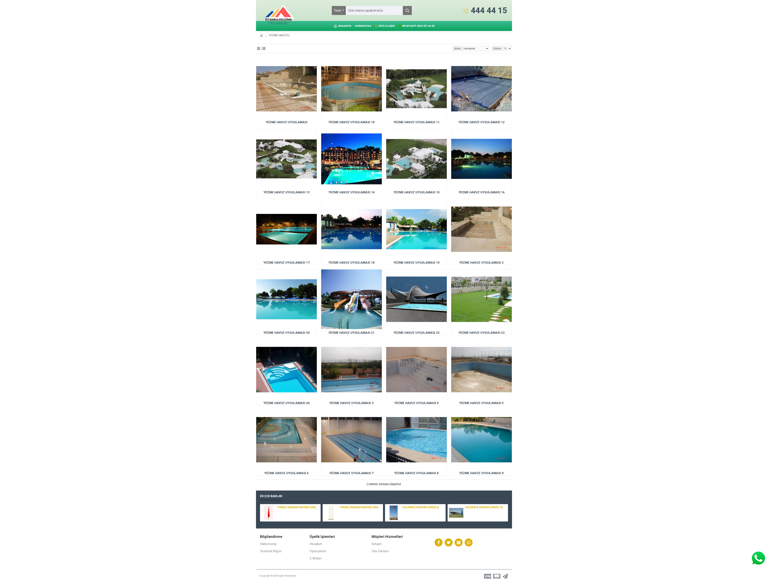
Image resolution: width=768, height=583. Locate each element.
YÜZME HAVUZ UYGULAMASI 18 (351, 262)
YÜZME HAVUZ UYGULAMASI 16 (481, 192)
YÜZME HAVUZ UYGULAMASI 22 (416, 333)
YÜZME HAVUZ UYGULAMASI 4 (416, 403)
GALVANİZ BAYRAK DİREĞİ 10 (484, 507)
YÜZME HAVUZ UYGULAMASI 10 (351, 122)
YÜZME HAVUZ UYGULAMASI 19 (416, 262)
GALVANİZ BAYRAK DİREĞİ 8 (420, 507)
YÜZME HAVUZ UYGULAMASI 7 (351, 473)
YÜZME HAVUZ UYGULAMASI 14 (351, 192)
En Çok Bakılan (271, 496)
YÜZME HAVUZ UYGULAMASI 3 (351, 403)
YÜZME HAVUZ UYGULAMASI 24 (286, 403)
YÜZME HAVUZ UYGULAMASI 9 (481, 473)
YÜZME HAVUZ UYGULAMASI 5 (481, 403)
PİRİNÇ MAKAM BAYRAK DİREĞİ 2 (361, 507)
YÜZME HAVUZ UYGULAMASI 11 (416, 122)
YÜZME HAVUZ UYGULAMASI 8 (416, 473)
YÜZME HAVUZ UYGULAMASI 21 (351, 333)
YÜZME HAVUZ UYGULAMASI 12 (481, 122)
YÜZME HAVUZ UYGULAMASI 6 (286, 473)
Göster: (497, 48)
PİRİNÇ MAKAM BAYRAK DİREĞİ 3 (298, 507)
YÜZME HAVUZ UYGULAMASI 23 (481, 333)
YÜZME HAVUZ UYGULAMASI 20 (286, 333)
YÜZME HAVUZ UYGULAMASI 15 (416, 192)
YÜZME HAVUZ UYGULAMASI (286, 122)
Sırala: (457, 48)
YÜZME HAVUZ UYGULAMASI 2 (481, 262)
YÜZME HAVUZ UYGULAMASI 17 (286, 262)
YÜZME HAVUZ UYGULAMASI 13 (286, 192)
